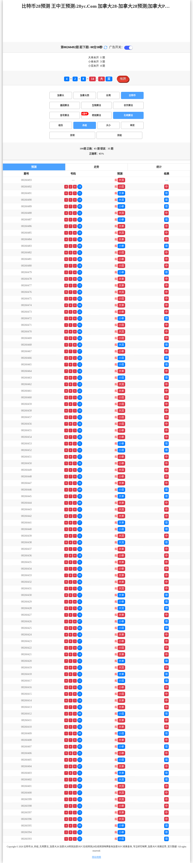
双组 (119, 135)
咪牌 (123, 78)
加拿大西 (84, 95)
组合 (60, 125)
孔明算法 (128, 115)
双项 (72, 135)
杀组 (84, 125)
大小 (108, 125)
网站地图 (96, 857)
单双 (132, 125)
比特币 (132, 95)
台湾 (108, 95)
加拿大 (60, 95)
